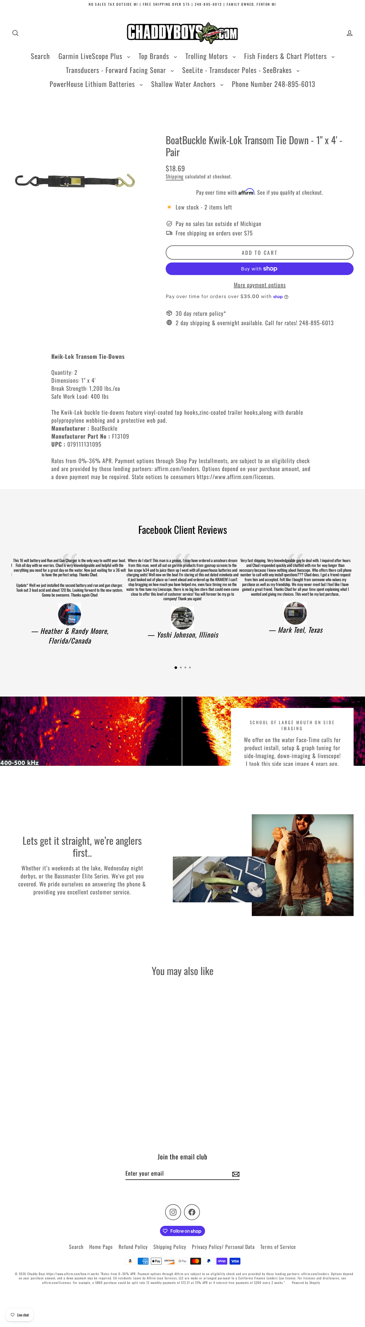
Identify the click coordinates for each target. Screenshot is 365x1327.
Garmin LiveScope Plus (91, 56)
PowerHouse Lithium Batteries (93, 84)
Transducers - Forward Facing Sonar (117, 70)
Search (40, 56)
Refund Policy (133, 1246)
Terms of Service (278, 1246)
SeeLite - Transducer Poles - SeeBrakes (238, 70)
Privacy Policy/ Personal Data (223, 1246)
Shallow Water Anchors (184, 84)
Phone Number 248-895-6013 (273, 84)
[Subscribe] (235, 1173)
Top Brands (155, 56)
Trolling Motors (207, 56)
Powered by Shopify (306, 1282)
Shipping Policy (169, 1246)
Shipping (175, 176)
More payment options (260, 285)
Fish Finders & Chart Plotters (286, 56)
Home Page (101, 1246)
